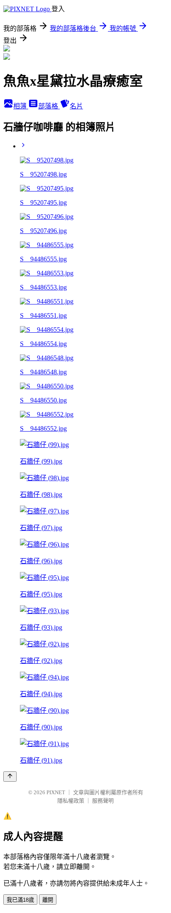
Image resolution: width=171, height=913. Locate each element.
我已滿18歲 (20, 900)
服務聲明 (103, 801)
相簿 (20, 106)
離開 (47, 900)
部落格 (49, 106)
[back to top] (10, 776)
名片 (76, 106)
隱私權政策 (70, 801)
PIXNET (55, 792)
